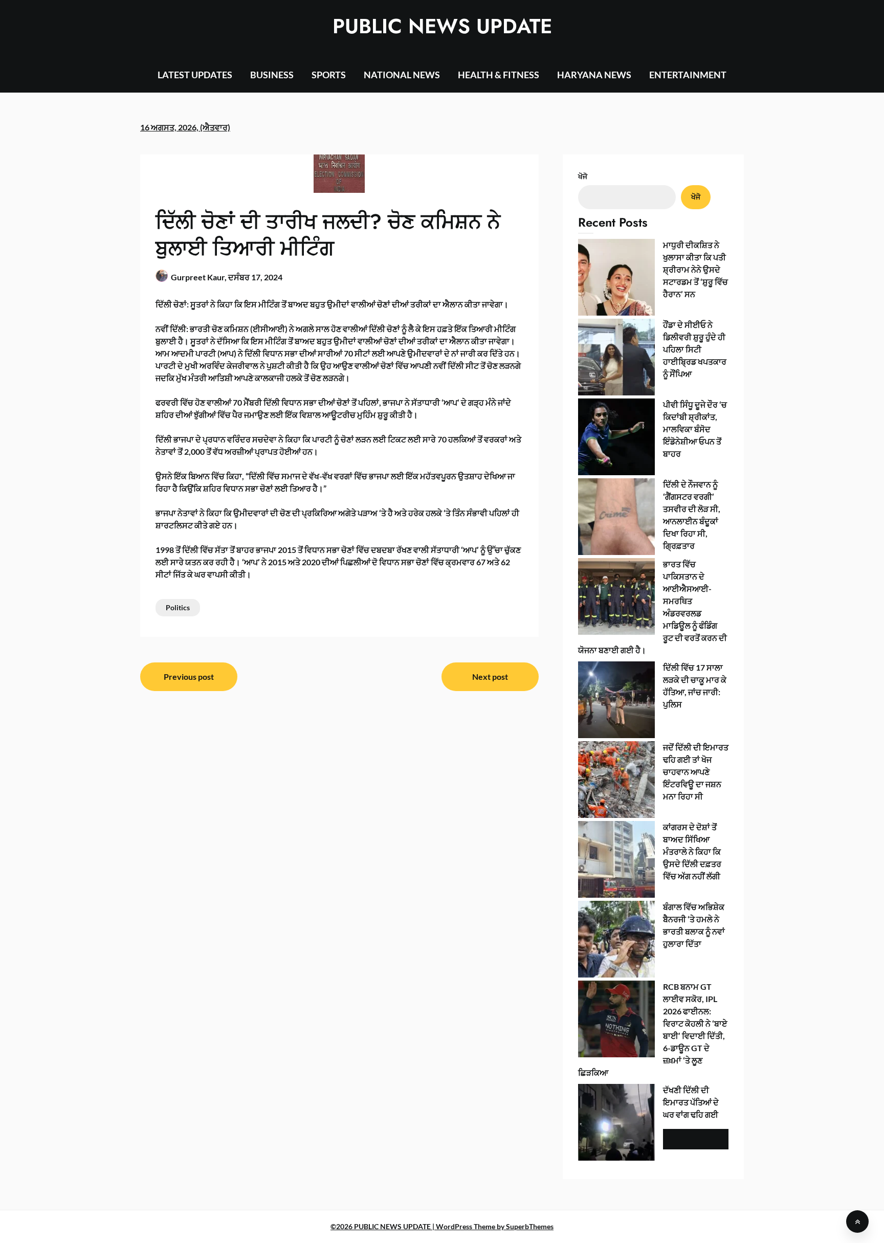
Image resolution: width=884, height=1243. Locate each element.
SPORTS (329, 74)
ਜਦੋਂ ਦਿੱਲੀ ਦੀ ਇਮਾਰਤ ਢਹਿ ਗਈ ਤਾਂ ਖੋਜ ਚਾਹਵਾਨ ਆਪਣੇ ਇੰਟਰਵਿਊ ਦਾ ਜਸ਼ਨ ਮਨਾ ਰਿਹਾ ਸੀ (695, 771)
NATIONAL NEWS (402, 74)
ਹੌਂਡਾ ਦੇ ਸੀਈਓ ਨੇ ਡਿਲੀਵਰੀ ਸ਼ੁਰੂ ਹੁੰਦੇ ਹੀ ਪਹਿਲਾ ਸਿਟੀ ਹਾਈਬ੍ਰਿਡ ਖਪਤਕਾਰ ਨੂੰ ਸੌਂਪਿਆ (694, 349)
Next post (490, 676)
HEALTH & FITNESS (498, 74)
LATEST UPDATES (195, 74)
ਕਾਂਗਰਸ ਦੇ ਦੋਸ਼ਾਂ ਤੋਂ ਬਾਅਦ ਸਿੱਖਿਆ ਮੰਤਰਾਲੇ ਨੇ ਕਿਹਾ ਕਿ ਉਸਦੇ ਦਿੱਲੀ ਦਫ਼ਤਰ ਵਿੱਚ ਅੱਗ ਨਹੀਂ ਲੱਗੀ (692, 851)
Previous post (189, 676)
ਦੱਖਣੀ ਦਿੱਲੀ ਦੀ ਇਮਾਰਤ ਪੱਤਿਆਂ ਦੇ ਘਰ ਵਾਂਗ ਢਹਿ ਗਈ (691, 1102)
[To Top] (857, 1221)
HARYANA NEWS (594, 74)
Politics (178, 607)
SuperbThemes (530, 1226)
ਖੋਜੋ (582, 176)
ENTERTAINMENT (687, 74)
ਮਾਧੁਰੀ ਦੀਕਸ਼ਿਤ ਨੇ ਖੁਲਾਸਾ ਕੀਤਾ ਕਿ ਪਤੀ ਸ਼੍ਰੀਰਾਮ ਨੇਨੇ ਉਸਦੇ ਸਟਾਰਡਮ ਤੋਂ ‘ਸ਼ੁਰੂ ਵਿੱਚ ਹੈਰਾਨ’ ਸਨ (695, 269)
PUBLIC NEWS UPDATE (442, 26)
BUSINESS (272, 74)
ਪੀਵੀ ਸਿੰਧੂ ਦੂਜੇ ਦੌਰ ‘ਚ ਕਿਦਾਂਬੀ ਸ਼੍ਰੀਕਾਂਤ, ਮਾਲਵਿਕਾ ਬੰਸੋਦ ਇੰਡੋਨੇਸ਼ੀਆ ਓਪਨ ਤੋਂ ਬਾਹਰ (695, 428)
